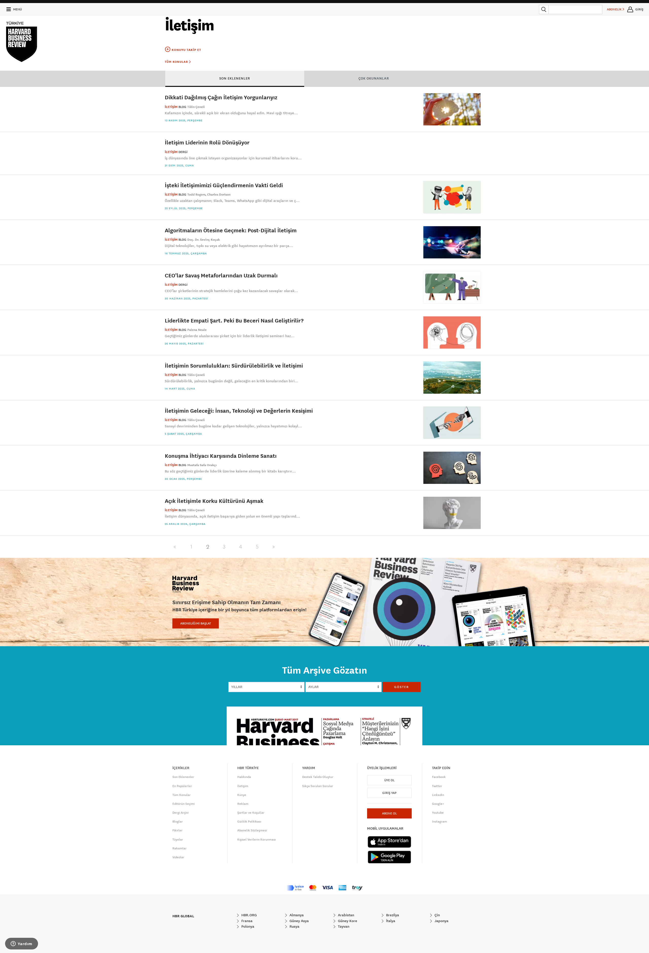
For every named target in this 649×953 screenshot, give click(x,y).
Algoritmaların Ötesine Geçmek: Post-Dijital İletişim (231, 230)
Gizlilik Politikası (249, 821)
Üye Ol (389, 780)
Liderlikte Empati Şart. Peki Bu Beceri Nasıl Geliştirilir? (234, 320)
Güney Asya (299, 921)
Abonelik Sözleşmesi (252, 830)
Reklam (242, 804)
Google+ (438, 804)
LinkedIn (438, 795)
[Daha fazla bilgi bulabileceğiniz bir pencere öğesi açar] (21, 944)
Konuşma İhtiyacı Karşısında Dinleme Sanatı (221, 455)
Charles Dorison (218, 195)
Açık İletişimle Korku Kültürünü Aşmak (214, 500)
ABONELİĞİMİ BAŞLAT (195, 623)
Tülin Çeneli (196, 107)
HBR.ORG (248, 915)
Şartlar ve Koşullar (250, 813)
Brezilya (392, 915)
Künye (241, 795)
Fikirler (177, 830)
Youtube (438, 813)
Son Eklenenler (183, 777)
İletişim (242, 786)
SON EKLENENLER (234, 78)
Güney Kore (347, 921)
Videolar (178, 857)
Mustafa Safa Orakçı (202, 465)
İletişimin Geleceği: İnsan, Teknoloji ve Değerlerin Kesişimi (239, 410)
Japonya (441, 921)
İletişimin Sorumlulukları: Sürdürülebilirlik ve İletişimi (234, 365)
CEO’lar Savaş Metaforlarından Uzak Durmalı (221, 275)
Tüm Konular (177, 62)
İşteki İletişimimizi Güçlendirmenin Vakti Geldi (224, 185)
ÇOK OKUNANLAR (373, 78)
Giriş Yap (389, 793)
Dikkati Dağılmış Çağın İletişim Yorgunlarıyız (221, 97)
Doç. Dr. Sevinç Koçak (203, 240)
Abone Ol (389, 813)
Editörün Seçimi (183, 804)
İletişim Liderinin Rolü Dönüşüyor (207, 142)
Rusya (294, 926)
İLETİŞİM (171, 107)
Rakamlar (179, 848)
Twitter (437, 786)
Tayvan (343, 926)
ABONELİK (614, 9)
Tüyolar (177, 839)
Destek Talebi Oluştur (317, 777)
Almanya (296, 915)
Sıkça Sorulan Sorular (317, 786)
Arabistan (345, 915)
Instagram (439, 821)
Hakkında (244, 777)
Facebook (439, 777)
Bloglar (177, 821)
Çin (437, 915)
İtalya (390, 921)
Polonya (247, 926)
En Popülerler (182, 786)
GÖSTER (401, 687)
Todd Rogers (196, 195)
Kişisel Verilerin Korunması (256, 839)
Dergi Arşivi (180, 813)
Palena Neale (197, 330)
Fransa (246, 921)
